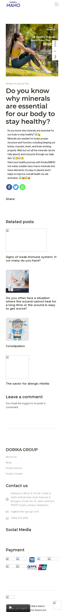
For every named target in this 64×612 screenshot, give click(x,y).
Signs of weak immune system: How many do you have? (31, 258)
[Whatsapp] (22, 187)
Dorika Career (14, 473)
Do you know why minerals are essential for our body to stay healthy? (30, 106)
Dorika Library (14, 468)
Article (9, 83)
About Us (11, 457)
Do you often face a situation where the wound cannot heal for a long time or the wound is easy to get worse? (31, 303)
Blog (8, 462)
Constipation (15, 346)
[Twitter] (16, 187)
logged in (27, 403)
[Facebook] (9, 187)
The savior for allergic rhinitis (27, 383)
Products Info (21, 83)
